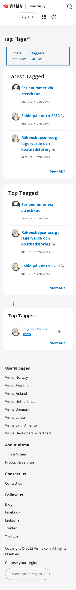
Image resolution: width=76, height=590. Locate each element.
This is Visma (15, 454)
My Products (44, 16)
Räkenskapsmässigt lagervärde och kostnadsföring (40, 143)
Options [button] (11, 304)
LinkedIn (12, 520)
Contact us (13, 483)
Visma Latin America (21, 425)
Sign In (27, 16)
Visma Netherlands (20, 401)
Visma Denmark (17, 409)
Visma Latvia (15, 417)
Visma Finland (16, 393)
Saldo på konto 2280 (41, 115)
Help (54, 16)
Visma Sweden (16, 385)
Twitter (11, 528)
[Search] (69, 6)
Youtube (12, 536)
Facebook (12, 512)
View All (56, 171)
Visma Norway (16, 377)
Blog (8, 504)
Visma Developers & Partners (28, 433)
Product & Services (19, 462)
